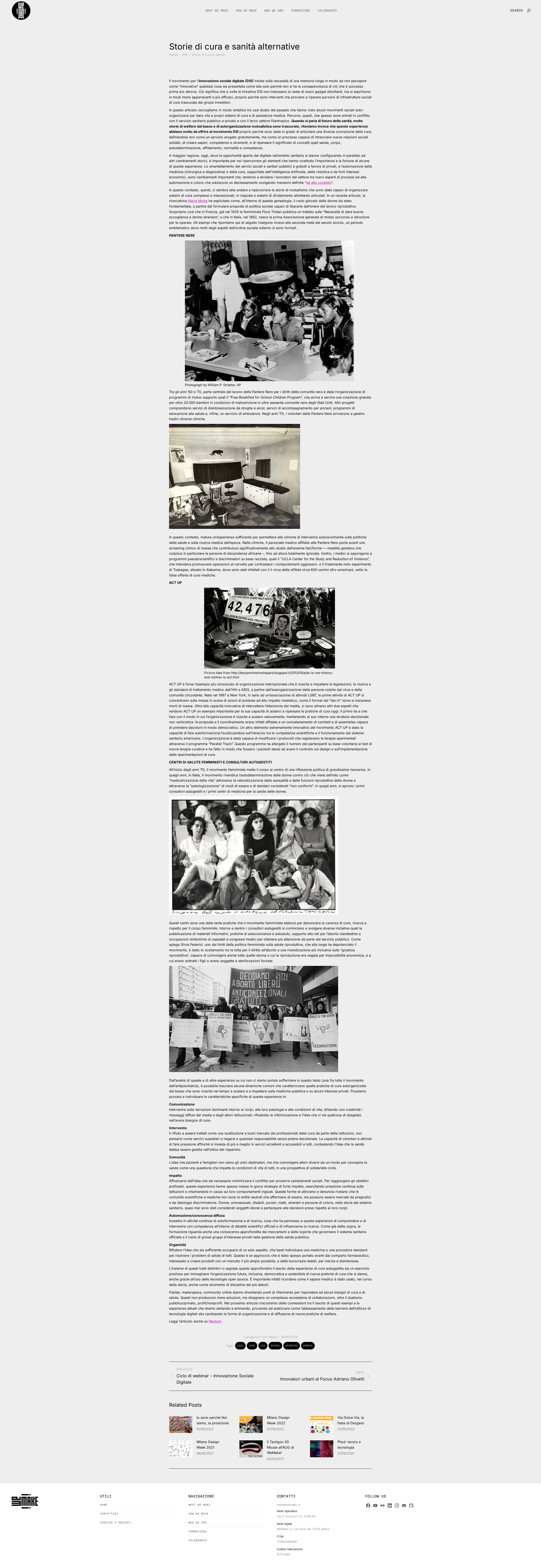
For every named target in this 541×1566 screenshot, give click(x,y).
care (240, 1345)
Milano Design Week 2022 (278, 1420)
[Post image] (180, 1424)
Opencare (292, 1345)
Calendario (198, 1540)
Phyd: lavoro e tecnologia (349, 1444)
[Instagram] (397, 1505)
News (273, 1337)
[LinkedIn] (390, 1505)
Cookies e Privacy (115, 1522)
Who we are (198, 1522)
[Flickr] (382, 1505)
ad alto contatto (318, 182)
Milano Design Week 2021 (208, 1444)
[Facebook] (368, 1505)
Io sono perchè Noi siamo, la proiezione (213, 1420)
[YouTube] (375, 1505)
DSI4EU (275, 1345)
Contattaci (109, 1513)
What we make (199, 1504)
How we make (199, 1513)
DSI (264, 1337)
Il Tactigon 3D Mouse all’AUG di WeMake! (280, 1447)
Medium (215, 1321)
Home (103, 1504)
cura (252, 1345)
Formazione (198, 1531)
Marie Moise (198, 201)
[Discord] (404, 1505)
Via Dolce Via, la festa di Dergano (350, 1420)
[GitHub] (411, 1505)
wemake (308, 1345)
